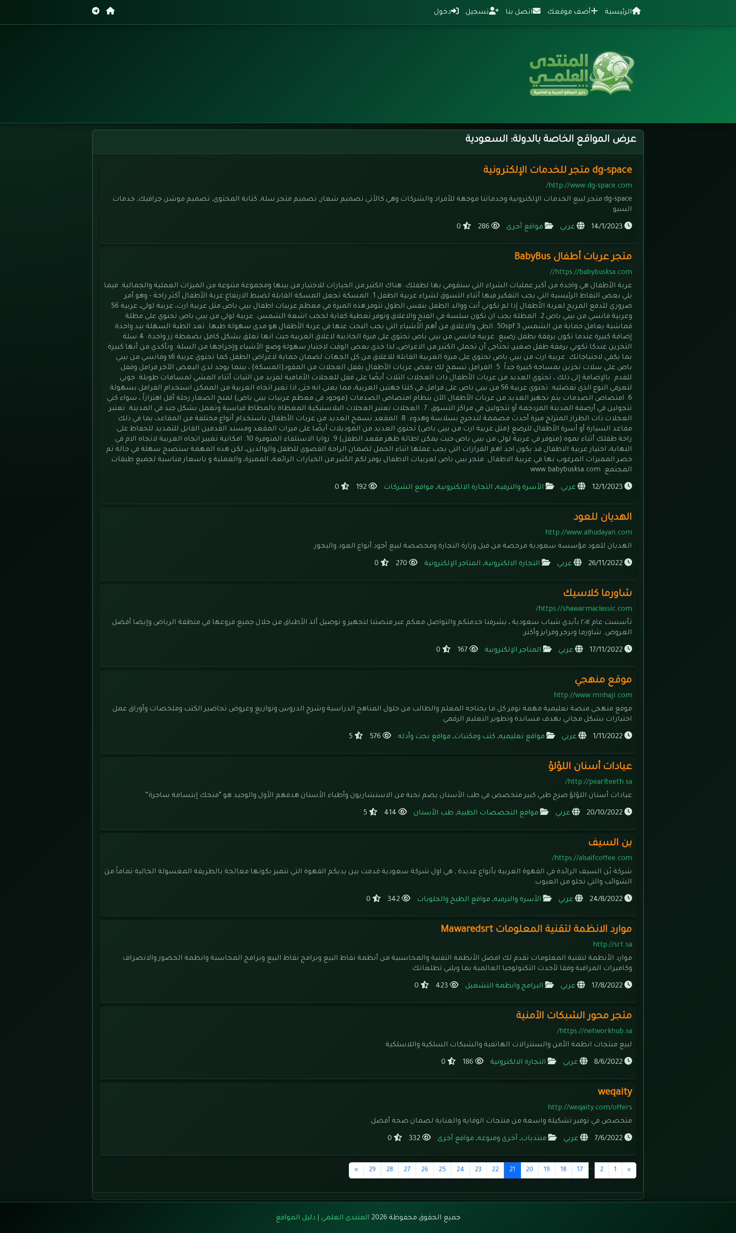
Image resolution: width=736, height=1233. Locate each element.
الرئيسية (618, 12)
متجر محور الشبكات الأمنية (574, 1016)
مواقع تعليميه (522, 737)
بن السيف (610, 843)
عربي (567, 227)
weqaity (615, 1093)
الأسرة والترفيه (520, 487)
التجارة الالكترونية (465, 487)
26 (424, 1170)
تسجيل (477, 12)
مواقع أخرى (524, 227)
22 (495, 1170)
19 (547, 1170)
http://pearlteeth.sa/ (598, 782)
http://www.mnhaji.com (593, 696)
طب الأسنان (434, 813)
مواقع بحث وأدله (424, 737)
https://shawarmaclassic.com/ (584, 609)
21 (509, 1170)
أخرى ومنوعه (497, 1139)
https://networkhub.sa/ (594, 1032)
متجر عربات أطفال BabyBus (573, 257)
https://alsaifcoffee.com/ (592, 859)
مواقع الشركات (409, 487)
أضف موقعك (569, 12)
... (591, 1167)
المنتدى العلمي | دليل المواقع (323, 1218)
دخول (442, 12)
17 (580, 1170)
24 (460, 1170)
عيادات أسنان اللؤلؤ (590, 767)
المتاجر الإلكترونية (452, 564)
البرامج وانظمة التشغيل (504, 986)
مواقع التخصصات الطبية (497, 813)
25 (442, 1170)
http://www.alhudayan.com (588, 533)
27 (407, 1170)
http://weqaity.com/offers (590, 1108)
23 (478, 1170)
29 (372, 1170)
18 (563, 1170)
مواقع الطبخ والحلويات (453, 900)
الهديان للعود (603, 518)
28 (389, 1170)
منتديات (533, 1139)
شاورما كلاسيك (597, 594)
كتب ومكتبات (474, 737)
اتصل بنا (519, 12)
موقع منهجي (603, 681)
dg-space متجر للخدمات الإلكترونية (557, 171)
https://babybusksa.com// (591, 273)
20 (529, 1170)
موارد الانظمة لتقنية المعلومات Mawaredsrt (536, 930)
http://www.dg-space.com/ (589, 186)
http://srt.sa (612, 945)
